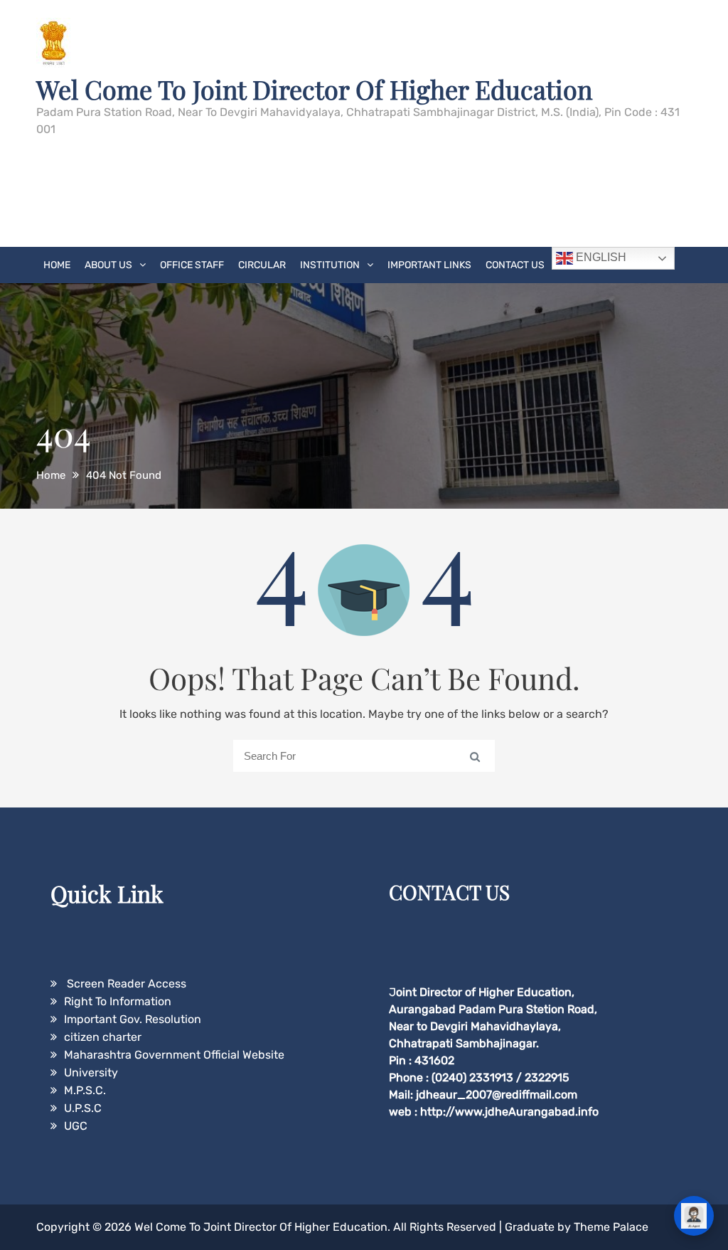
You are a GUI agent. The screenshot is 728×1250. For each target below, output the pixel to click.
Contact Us (515, 265)
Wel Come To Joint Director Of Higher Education (314, 89)
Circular (262, 265)
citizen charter (102, 1037)
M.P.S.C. (85, 1090)
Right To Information (117, 1001)
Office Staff (192, 265)
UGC (75, 1126)
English (599, 257)
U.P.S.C (83, 1108)
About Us (108, 265)
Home (56, 265)
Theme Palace (611, 1227)
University (91, 1072)
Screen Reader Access (125, 983)
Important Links (429, 265)
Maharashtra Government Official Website (174, 1054)
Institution (330, 265)
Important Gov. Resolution (132, 1019)
